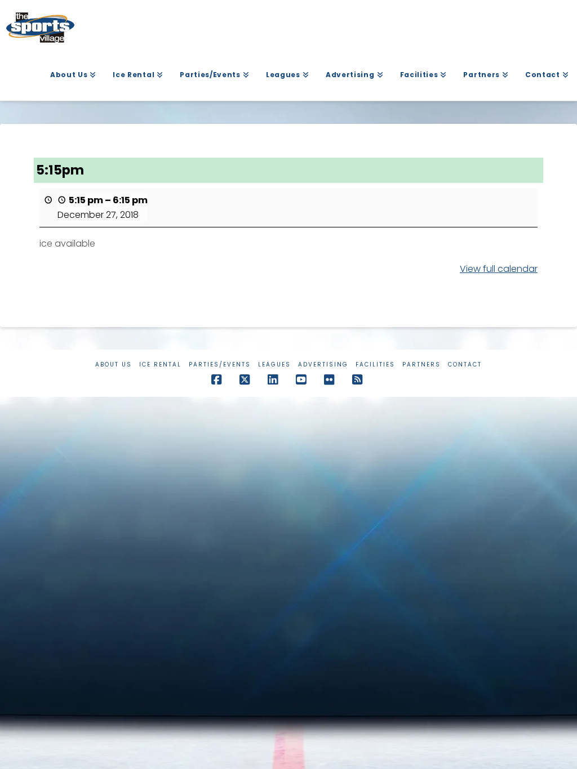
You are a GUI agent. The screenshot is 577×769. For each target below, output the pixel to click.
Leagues (274, 364)
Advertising (323, 364)
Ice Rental (160, 364)
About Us (113, 364)
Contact (465, 364)
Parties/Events (220, 364)
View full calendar (499, 268)
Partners (421, 364)
